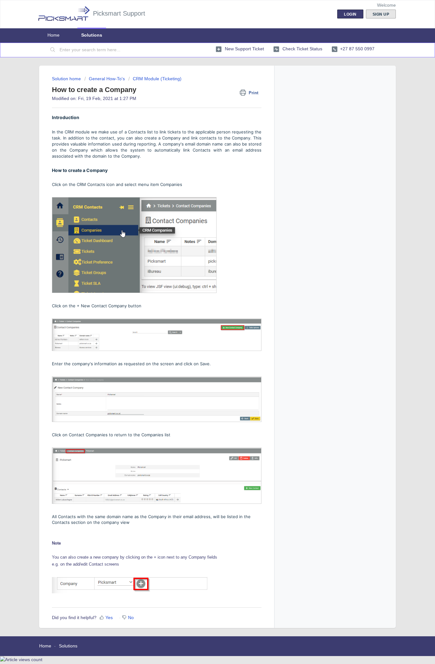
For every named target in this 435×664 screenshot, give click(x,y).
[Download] (206, 254)
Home (53, 35)
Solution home (67, 78)
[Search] (52, 50)
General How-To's (107, 78)
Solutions (91, 35)
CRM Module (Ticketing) (157, 78)
